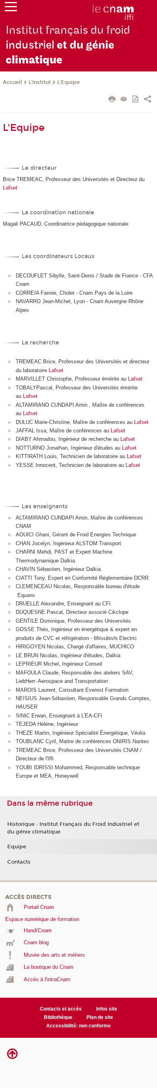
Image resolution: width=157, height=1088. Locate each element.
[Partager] (147, 100)
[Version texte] (123, 100)
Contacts (19, 862)
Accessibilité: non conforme (78, 1026)
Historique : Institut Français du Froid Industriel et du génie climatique (73, 828)
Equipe (16, 847)
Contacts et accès (61, 1009)
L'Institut (40, 82)
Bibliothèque (58, 1017)
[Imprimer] (112, 100)
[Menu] (10, 8)
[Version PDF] (135, 100)
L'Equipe (68, 82)
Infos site (106, 1009)
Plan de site (100, 1017)
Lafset (10, 188)
